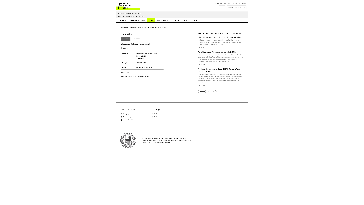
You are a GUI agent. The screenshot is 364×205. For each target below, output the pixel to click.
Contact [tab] (125, 39)
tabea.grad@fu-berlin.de (144, 67)
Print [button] (155, 114)
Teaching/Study (137, 20)
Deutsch (156, 117)
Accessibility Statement (239, 3)
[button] (222, 7)
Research (122, 20)
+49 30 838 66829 (141, 63)
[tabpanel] (156, 60)
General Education (135, 27)
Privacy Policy (227, 3)
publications (163, 20)
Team (151, 20)
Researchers (153, 27)
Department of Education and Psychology (130, 13)
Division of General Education (131, 16)
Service (197, 20)
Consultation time (181, 20)
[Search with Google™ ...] (244, 7)
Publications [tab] (136, 39)
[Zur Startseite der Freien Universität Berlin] (131, 6)
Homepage (218, 3)
